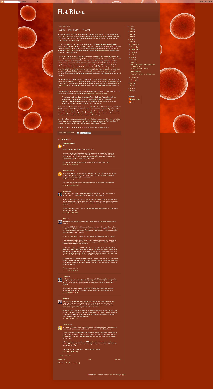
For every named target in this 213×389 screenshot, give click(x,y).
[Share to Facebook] (88, 133)
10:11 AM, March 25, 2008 (70, 318)
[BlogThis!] (84, 133)
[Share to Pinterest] (90, 133)
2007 (131, 83)
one (92, 109)
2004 (131, 91)
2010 (131, 37)
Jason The (66, 324)
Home (90, 360)
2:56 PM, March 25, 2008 (70, 352)
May (132, 60)
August (133, 52)
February (134, 77)
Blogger (122, 375)
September (134, 49)
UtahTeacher (67, 143)
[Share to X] (86, 133)
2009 (131, 39)
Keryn (65, 191)
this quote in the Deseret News (97, 93)
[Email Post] (77, 132)
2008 (131, 42)
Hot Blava (71, 11)
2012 (131, 31)
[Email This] (81, 133)
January (133, 80)
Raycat (110, 375)
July (132, 54)
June (132, 57)
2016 (131, 29)
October (133, 47)
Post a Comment (65, 356)
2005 (131, 88)
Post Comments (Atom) (73, 363)
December (134, 44)
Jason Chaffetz (103, 50)
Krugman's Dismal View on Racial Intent (143, 74)
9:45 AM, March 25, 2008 (70, 293)
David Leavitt (71, 50)
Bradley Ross (135, 99)
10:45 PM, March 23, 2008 (71, 185)
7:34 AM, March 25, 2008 (70, 270)
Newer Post (61, 360)
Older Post (117, 360)
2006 (131, 86)
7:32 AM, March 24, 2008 (70, 213)
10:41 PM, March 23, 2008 (71, 165)
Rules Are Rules (136, 71)
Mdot (64, 219)
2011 (131, 34)
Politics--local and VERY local (140, 69)
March (133, 62)
